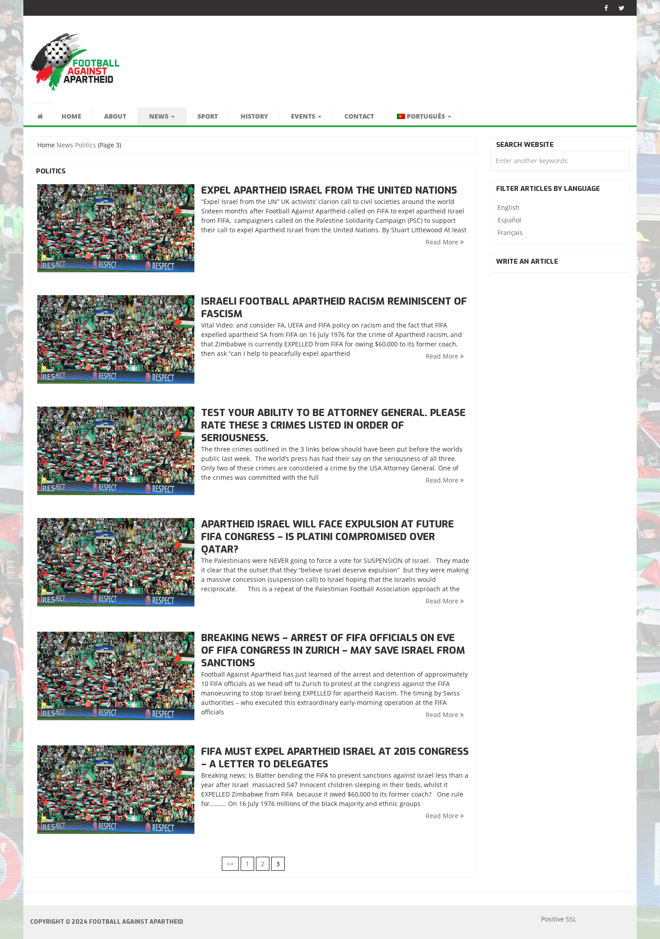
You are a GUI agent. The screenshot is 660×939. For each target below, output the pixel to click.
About (115, 116)
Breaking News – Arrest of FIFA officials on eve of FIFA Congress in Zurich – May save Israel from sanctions (333, 650)
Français (510, 232)
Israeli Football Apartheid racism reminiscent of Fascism (334, 307)
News (159, 116)
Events (304, 116)
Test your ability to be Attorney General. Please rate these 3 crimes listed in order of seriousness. (333, 425)
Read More (443, 242)
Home (71, 116)
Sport (208, 116)
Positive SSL (558, 919)
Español (509, 220)
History (254, 116)
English (508, 207)
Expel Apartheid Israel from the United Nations (329, 190)
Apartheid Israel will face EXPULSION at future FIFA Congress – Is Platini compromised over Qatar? (327, 537)
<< (230, 863)
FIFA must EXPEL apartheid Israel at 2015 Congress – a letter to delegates (335, 758)
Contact (359, 116)
